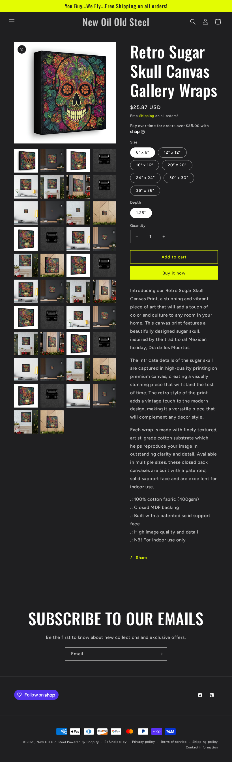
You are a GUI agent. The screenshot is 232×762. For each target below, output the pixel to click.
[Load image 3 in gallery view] (78, 161)
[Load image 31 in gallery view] (78, 343)
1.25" (141, 212)
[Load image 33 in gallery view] (26, 370)
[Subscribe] (160, 654)
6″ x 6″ (142, 152)
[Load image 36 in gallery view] (104, 370)
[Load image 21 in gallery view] (26, 291)
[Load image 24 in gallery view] (104, 291)
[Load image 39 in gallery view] (78, 396)
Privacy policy (143, 742)
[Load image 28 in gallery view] (104, 317)
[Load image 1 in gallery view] (26, 161)
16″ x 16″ (144, 165)
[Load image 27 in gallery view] (78, 317)
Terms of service (174, 742)
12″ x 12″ (172, 152)
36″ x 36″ (145, 190)
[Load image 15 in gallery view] (78, 239)
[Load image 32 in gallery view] (104, 343)
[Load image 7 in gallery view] (78, 187)
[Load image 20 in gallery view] (104, 265)
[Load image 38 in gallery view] (52, 396)
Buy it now (174, 273)
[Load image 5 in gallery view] (26, 187)
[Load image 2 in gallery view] (52, 161)
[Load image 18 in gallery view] (52, 265)
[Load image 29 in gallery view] (26, 343)
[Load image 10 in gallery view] (52, 213)
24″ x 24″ (145, 177)
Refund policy (115, 742)
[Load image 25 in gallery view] (26, 317)
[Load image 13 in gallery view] (26, 239)
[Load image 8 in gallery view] (104, 187)
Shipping (146, 116)
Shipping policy (205, 742)
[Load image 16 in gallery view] (104, 239)
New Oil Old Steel (51, 742)
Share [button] (141, 557)
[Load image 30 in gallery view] (52, 343)
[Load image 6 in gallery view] (52, 187)
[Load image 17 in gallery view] (26, 265)
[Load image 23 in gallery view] (78, 291)
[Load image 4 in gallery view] (104, 161)
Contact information (202, 747)
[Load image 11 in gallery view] (78, 213)
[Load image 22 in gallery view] (52, 291)
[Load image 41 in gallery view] (26, 422)
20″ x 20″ (177, 165)
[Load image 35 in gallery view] (78, 370)
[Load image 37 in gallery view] (26, 396)
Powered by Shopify (83, 742)
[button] (12, 22)
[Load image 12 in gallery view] (104, 213)
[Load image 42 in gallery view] (52, 422)
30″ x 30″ (178, 177)
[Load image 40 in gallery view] (104, 396)
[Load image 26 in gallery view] (52, 317)
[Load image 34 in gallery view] (52, 370)
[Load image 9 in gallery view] (26, 213)
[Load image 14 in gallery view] (52, 239)
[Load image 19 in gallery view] (78, 265)
